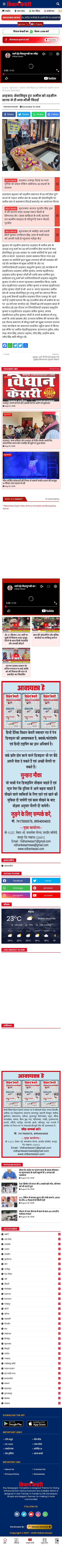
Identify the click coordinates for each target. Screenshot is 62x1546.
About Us (9, 1469)
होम (4, 1543)
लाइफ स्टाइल (32, 1368)
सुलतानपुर (32, 1393)
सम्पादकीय (8, 866)
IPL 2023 (9, 1444)
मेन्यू (57, 1543)
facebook (18, 880)
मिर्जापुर (32, 1338)
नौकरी (32, 1284)
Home (5, 88)
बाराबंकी (32, 1318)
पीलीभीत (32, 1289)
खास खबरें (38, 1453)
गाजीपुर (32, 1269)
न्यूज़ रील (44, 1543)
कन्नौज (32, 1254)
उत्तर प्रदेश (21, 11)
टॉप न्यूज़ (9, 1439)
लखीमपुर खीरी (32, 1363)
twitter (48, 880)
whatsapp (18, 888)
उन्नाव (32, 1249)
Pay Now (52, 40)
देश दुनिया (9, 1453)
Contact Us (39, 1469)
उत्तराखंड (32, 1244)
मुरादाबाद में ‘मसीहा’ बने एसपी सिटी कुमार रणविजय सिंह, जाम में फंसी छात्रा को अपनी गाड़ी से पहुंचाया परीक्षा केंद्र (26, 235)
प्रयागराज (32, 1299)
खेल (32, 1264)
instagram (18, 895)
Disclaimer (39, 1474)
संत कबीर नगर (32, 1373)
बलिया (32, 1313)
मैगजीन (37, 1439)
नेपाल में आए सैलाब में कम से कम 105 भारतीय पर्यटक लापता (39, 1212)
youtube (48, 895)
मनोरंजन (50, 11)
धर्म (32, 1279)
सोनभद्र (32, 1398)
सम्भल (32, 1383)
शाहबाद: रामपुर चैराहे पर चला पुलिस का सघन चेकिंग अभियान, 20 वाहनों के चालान (27, 184)
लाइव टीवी (30, 1543)
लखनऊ (32, 1358)
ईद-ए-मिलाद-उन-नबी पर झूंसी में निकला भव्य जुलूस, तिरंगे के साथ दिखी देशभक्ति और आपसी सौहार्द (16, 639)
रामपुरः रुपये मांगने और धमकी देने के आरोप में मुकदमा (26, 403)
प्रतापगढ (32, 1294)
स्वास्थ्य (32, 1403)
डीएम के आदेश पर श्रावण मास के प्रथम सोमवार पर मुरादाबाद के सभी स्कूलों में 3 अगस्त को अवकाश (39, 1173)
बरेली (32, 1308)
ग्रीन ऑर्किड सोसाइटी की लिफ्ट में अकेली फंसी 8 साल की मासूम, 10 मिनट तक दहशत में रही (30, 482)
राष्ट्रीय (7, 11)
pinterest (48, 888)
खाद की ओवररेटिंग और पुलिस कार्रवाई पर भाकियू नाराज (46, 636)
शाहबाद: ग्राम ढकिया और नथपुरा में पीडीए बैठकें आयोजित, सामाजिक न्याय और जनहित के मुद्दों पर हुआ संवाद (28, 442)
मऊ (32, 1328)
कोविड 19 (38, 1448)
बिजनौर (32, 1323)
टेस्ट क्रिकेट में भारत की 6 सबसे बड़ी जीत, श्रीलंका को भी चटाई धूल (40, 1185)
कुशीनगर (32, 1259)
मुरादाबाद (14, 88)
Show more (55, 369)
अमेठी (32, 1234)
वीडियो (16, 1543)
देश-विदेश (36, 11)
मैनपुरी (32, 1348)
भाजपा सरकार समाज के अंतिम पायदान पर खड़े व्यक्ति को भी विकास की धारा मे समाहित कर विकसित (16, 670)
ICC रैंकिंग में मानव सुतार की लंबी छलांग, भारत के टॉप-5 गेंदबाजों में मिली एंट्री (39, 1199)
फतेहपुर (32, 1304)
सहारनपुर (32, 1388)
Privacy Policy (12, 1474)
